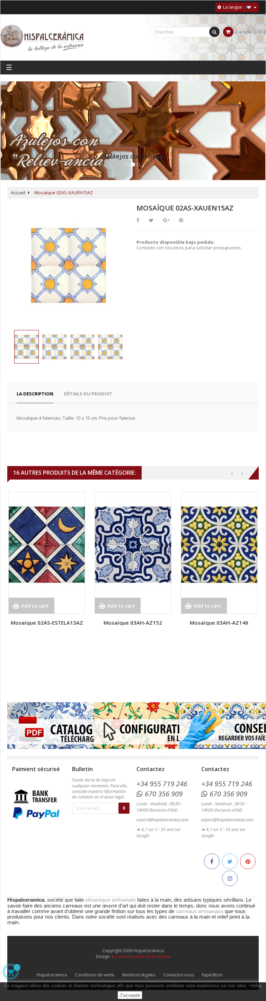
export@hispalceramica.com (162, 820)
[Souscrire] (124, 808)
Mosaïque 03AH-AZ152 (133, 622)
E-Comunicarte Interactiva (141, 956)
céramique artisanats (110, 900)
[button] (11, 138)
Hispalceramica (51, 975)
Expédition (212, 975)
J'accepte (129, 995)
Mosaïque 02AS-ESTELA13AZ (47, 622)
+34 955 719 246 (161, 783)
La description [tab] (35, 394)
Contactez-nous (178, 975)
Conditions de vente (94, 975)
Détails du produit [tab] (88, 394)
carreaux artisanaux (199, 911)
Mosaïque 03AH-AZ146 (219, 622)
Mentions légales (138, 975)
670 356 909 (164, 793)
